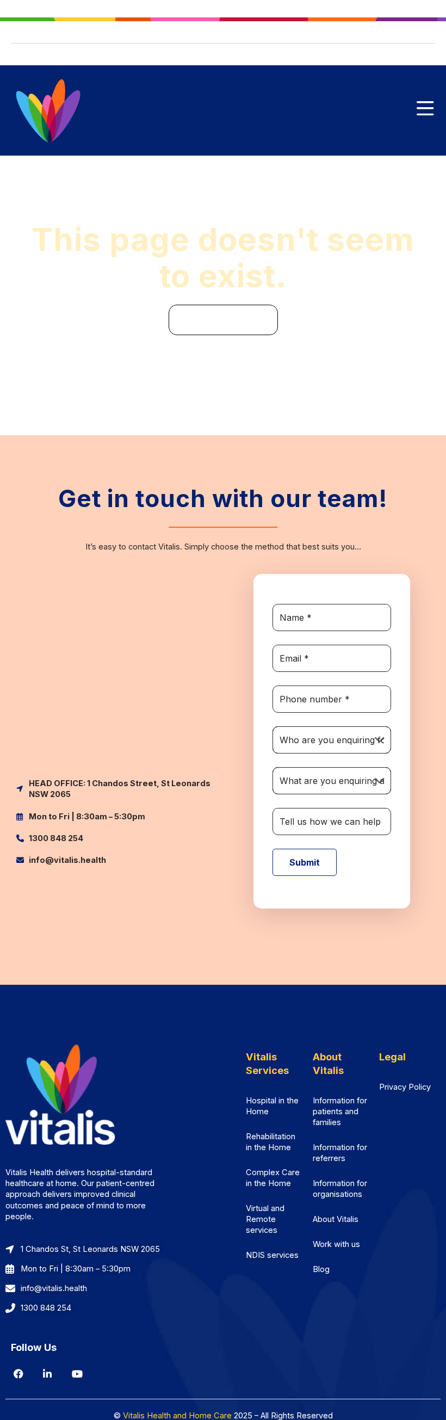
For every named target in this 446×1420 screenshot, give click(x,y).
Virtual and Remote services (265, 1219)
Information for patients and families (340, 1111)
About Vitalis (335, 1219)
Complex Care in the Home (273, 1178)
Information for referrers (340, 1153)
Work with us (336, 1244)
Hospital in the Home (272, 1106)
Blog (321, 1269)
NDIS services (272, 1255)
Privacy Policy (405, 1087)
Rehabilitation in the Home (270, 1142)
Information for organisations (340, 1188)
